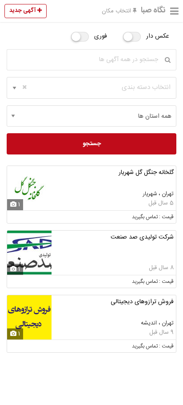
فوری (100, 36)
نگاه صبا (153, 10)
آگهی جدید (23, 10)
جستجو (92, 144)
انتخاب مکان (117, 11)
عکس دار (157, 36)
